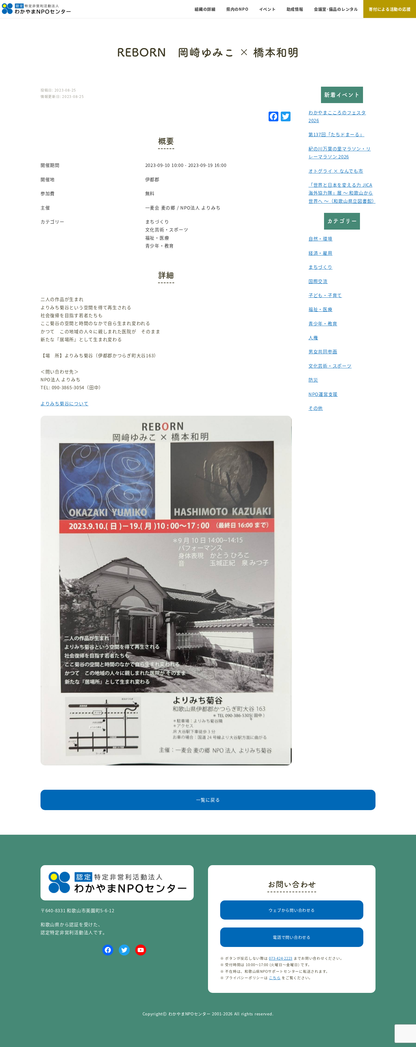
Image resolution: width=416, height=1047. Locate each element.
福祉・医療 (320, 309)
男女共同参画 (322, 351)
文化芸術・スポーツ (330, 365)
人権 (313, 337)
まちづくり (320, 267)
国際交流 (318, 281)
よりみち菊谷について (64, 403)
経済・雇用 (320, 253)
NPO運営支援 (323, 394)
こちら (274, 977)
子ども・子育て (325, 295)
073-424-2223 (280, 958)
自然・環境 (320, 238)
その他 (315, 408)
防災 (313, 379)
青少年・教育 (322, 323)
